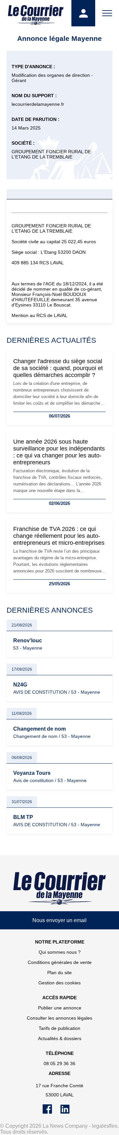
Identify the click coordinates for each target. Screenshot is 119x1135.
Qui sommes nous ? (60, 952)
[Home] (59, 888)
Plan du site (59, 972)
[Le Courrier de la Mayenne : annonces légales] (35, 13)
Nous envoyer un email (59, 920)
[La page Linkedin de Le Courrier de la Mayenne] (68, 1112)
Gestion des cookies (59, 982)
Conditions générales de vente (60, 962)
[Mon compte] (83, 13)
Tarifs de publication (59, 1028)
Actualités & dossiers (59, 1038)
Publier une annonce (59, 1007)
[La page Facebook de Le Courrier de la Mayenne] (51, 1112)
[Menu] (107, 13)
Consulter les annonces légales (59, 1018)
